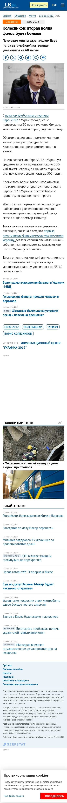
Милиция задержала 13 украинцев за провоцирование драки (28, 542)
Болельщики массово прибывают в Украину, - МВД (33, 284)
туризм (52, 327)
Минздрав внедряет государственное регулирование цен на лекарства (30, 649)
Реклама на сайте (13, 669)
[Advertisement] (33, 383)
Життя (32, 15)
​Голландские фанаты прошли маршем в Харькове (31, 298)
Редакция (8, 676)
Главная (7, 15)
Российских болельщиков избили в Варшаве (33, 515)
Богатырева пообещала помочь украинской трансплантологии (31, 630)
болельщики (33, 327)
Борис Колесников (18, 333)
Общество (20, 15)
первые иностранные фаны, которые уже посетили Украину (33, 235)
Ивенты (7, 673)
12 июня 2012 (46, 15)
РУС (54, 5)
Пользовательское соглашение (20, 684)
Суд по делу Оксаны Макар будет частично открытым (28, 586)
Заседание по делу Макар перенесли (28, 528)
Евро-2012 (11, 327)
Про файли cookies (14, 795)
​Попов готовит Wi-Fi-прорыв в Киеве (28, 572)
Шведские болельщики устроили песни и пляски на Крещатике (30, 312)
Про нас (7, 665)
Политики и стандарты (16, 680)
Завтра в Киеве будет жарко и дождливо (30, 616)
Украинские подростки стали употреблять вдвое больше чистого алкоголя (31, 602)
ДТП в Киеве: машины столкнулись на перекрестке (27, 558)
